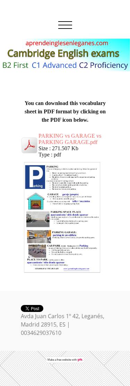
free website (64, 359)
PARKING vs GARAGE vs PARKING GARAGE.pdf (69, 139)
